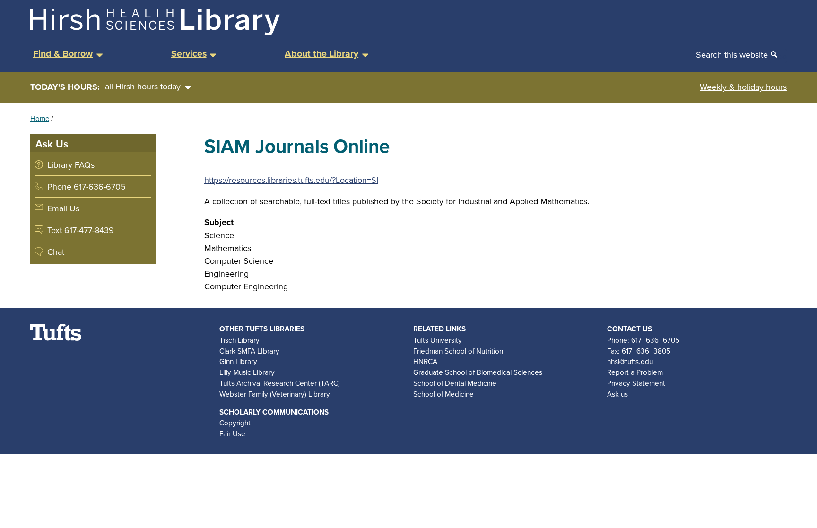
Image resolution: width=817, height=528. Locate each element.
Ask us (617, 394)
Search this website (732, 55)
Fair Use (232, 433)
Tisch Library (239, 340)
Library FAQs (71, 165)
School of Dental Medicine (454, 383)
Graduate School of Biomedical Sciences (477, 372)
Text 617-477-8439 (80, 230)
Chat (55, 252)
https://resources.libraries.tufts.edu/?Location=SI (291, 180)
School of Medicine (443, 394)
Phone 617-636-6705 (86, 186)
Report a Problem (635, 372)
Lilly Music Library (247, 372)
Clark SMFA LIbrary (249, 351)
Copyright (235, 422)
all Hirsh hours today (143, 86)
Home (39, 118)
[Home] (155, 32)
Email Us (63, 208)
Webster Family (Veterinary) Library (274, 394)
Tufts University (437, 340)
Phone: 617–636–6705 (643, 340)
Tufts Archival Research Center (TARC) (279, 383)
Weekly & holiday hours (743, 87)
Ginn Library (238, 361)
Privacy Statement (636, 383)
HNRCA (425, 361)
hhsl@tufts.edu (630, 361)
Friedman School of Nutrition (458, 351)
